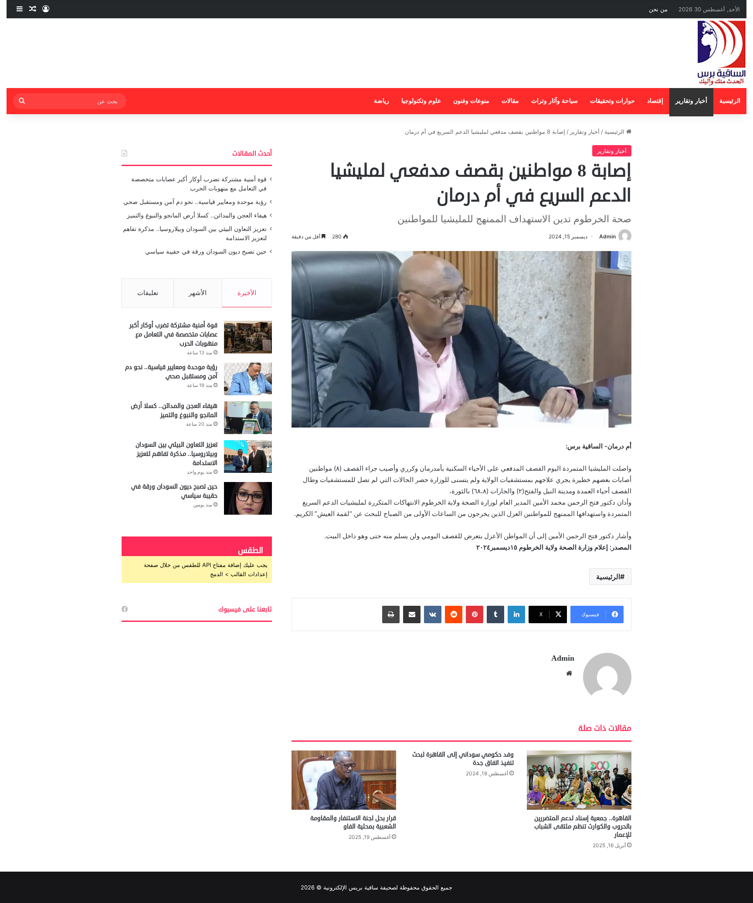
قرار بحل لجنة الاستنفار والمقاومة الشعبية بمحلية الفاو (353, 822)
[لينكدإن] (516, 614)
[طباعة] (391, 614)
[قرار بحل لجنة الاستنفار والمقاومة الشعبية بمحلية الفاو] (344, 779)
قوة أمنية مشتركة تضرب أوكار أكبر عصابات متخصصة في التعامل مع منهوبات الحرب (173, 334)
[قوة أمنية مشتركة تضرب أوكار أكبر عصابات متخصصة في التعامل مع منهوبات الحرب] (248, 337)
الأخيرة (246, 293)
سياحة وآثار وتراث (554, 101)
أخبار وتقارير (691, 101)
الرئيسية (729, 101)
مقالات (510, 101)
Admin (607, 236)
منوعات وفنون (471, 101)
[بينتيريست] (474, 614)
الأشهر (198, 293)
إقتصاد (655, 101)
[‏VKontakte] (432, 614)
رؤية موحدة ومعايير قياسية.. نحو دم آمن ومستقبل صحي (195, 201)
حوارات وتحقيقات (612, 101)
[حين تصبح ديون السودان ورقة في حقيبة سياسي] (248, 498)
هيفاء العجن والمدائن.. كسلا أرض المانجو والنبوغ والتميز (197, 215)
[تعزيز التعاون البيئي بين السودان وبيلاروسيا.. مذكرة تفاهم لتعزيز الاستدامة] (248, 456)
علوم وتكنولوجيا (421, 101)
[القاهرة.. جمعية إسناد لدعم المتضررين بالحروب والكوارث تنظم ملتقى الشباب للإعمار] (579, 779)
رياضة (381, 101)
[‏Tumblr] (495, 614)
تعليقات (147, 293)
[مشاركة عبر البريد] (412, 614)
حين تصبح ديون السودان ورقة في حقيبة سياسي (206, 251)
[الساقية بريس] (721, 53)
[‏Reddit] (453, 614)
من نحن (658, 9)
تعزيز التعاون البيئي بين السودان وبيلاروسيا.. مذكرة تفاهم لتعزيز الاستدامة (176, 454)
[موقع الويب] (569, 673)
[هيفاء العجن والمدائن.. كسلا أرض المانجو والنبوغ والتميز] (248, 417)
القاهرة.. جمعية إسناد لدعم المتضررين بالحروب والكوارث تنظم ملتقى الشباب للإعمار (582, 826)
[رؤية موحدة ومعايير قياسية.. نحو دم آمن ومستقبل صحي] (248, 379)
